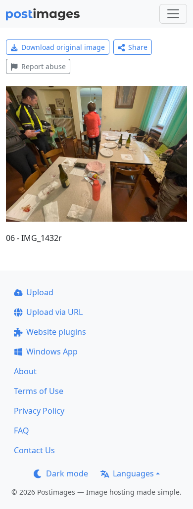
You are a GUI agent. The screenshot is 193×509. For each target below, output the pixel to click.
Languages (133, 473)
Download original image (63, 47)
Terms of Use (38, 391)
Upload (39, 292)
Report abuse (43, 66)
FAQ (21, 430)
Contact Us (34, 450)
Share (137, 47)
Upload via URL (54, 312)
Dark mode (67, 473)
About (25, 371)
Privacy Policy (39, 410)
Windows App (52, 351)
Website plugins (56, 331)
